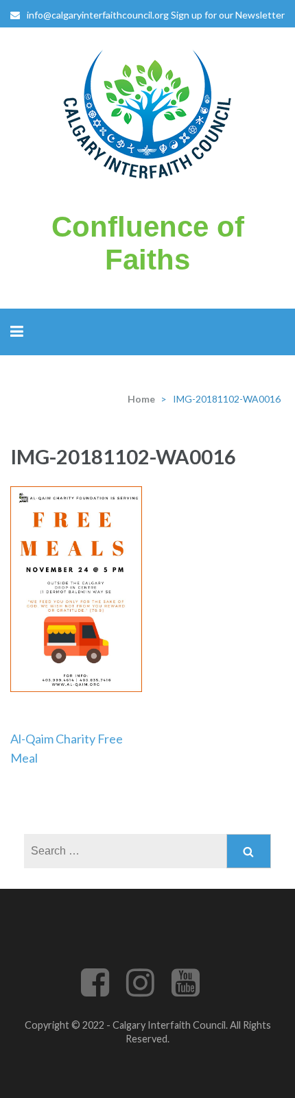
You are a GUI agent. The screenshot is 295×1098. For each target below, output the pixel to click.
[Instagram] (140, 990)
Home (141, 399)
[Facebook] (95, 990)
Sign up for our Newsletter (228, 15)
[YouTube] (186, 990)
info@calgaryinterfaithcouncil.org (98, 15)
